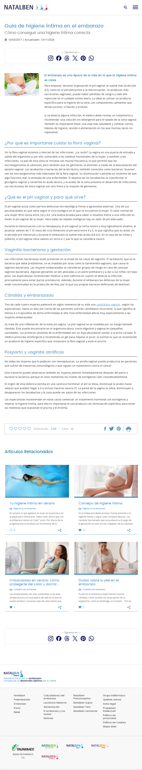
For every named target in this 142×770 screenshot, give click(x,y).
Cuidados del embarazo (24, 589)
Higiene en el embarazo (24, 509)
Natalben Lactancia (85, 711)
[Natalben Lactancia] (49, 757)
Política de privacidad (109, 717)
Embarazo (20, 704)
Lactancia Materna (55, 703)
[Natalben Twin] (99, 746)
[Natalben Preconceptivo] (49, 746)
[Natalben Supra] (74, 746)
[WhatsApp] (91, 58)
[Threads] (67, 58)
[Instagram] (50, 58)
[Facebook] (58, 58)
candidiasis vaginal (108, 304)
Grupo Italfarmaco (114, 695)
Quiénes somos (112, 700)
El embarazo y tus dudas (54, 713)
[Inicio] (27, 7)
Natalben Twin (82, 707)
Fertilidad (19, 695)
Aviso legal (109, 704)
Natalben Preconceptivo (82, 697)
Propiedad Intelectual (109, 710)
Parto (17, 708)
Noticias (48, 718)
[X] (75, 58)
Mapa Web (109, 726)
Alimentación (51, 707)
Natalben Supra (82, 703)
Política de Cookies (114, 722)
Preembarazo (22, 700)
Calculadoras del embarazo (54, 697)
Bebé (17, 712)
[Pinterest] (83, 58)
